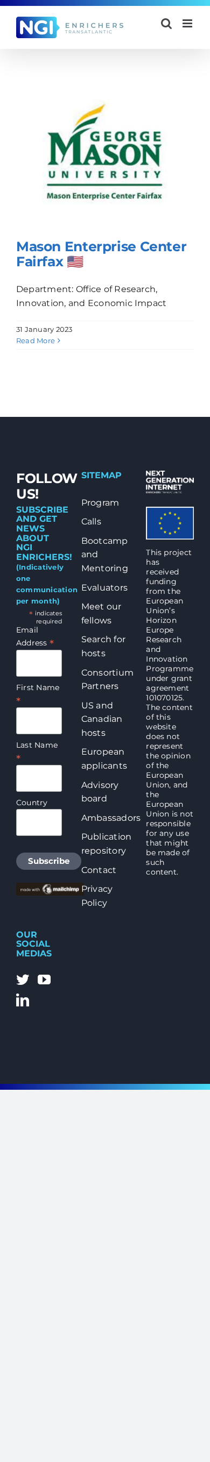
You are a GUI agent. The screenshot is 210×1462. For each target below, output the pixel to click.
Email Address (35, 636)
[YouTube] (44, 979)
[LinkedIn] (22, 999)
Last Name (37, 751)
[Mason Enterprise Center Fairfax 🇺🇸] (105, 152)
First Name (37, 694)
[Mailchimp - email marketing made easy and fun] (50, 887)
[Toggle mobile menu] (188, 23)
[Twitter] (22, 979)
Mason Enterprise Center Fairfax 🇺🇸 (101, 253)
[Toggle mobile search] (166, 23)
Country (32, 802)
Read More (35, 340)
